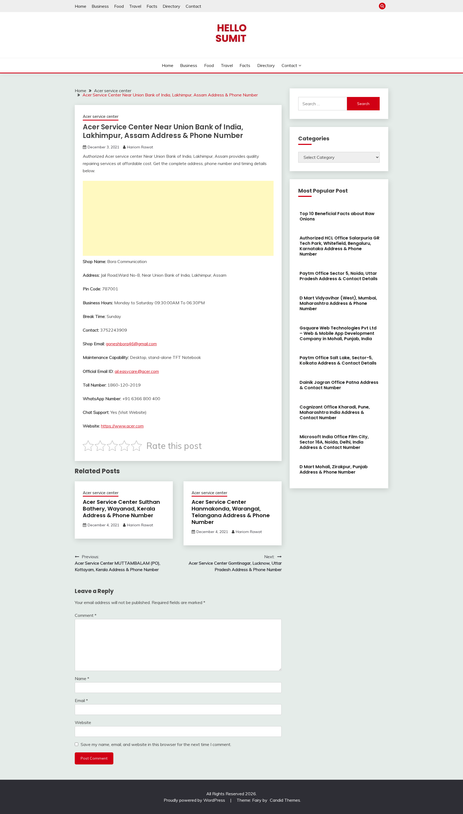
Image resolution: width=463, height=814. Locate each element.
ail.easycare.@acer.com (137, 371)
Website (83, 722)
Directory (171, 6)
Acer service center (100, 116)
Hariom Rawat (140, 147)
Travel (135, 6)
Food (119, 6)
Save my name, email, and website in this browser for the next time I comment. (156, 744)
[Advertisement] (178, 218)
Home (80, 6)
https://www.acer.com (122, 426)
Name (82, 678)
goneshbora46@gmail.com (131, 343)
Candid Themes (285, 800)
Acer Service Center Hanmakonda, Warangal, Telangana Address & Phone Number (231, 512)
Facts (152, 6)
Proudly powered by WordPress (195, 800)
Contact (193, 6)
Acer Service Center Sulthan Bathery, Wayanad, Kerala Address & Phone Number (121, 508)
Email (81, 700)
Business (100, 6)
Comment (85, 615)
